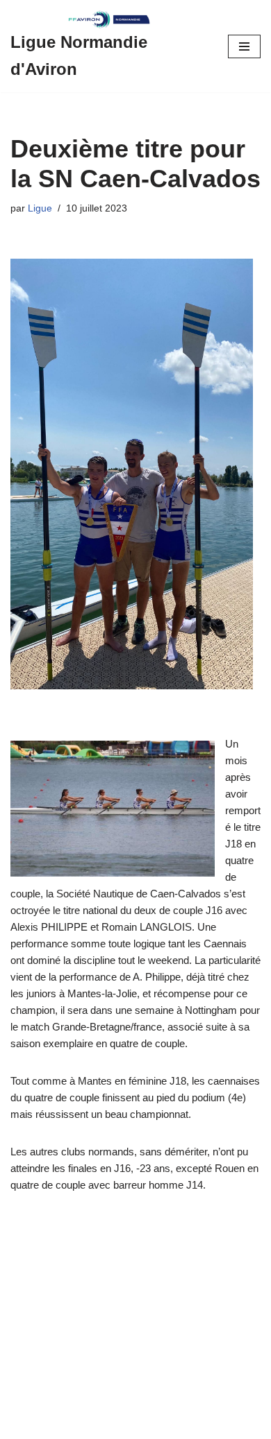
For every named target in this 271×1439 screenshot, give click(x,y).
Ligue (40, 208)
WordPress (129, 1425)
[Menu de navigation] (244, 46)
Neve (22, 1425)
